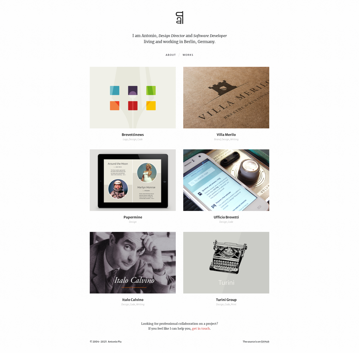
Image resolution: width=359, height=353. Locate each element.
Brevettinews (133, 135)
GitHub (265, 341)
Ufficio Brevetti (226, 217)
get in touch (201, 328)
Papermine (133, 217)
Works (188, 55)
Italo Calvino (132, 300)
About (171, 55)
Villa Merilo (226, 135)
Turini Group (226, 300)
